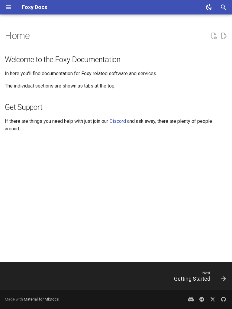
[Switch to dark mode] (209, 7)
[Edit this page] (223, 36)
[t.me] (202, 299)
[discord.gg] (191, 299)
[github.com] (223, 299)
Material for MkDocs (41, 299)
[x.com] (213, 299)
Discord (117, 121)
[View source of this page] (214, 36)
